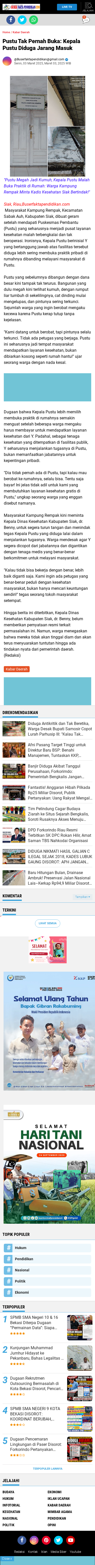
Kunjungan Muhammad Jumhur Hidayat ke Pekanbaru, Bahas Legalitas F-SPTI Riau (37, 1353)
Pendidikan (24, 1259)
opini (52, 1525)
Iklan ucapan (59, 1499)
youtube (75, 1552)
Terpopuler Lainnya (47, 1468)
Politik (20, 1281)
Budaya (8, 1492)
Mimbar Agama (60, 1512)
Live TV (67, 7)
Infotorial (11, 1505)
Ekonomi (22, 1292)
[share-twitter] (22, 19)
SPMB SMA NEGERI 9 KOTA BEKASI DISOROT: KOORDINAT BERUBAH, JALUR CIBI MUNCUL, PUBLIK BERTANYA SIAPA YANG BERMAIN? (36, 1414)
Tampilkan (81, 897)
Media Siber (58, 1552)
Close (7, 1558)
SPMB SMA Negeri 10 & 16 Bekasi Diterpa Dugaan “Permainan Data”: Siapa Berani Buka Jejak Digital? (34, 1323)
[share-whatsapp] (33, 19)
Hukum (20, 1248)
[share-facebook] (10, 19)
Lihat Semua (47, 923)
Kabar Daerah (21, 32)
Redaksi (19, 1552)
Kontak (33, 1552)
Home (6, 32)
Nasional (22, 1270)
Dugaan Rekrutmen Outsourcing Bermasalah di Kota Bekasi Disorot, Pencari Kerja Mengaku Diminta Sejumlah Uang (35, 1384)
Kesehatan (11, 1512)
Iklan (44, 1552)
